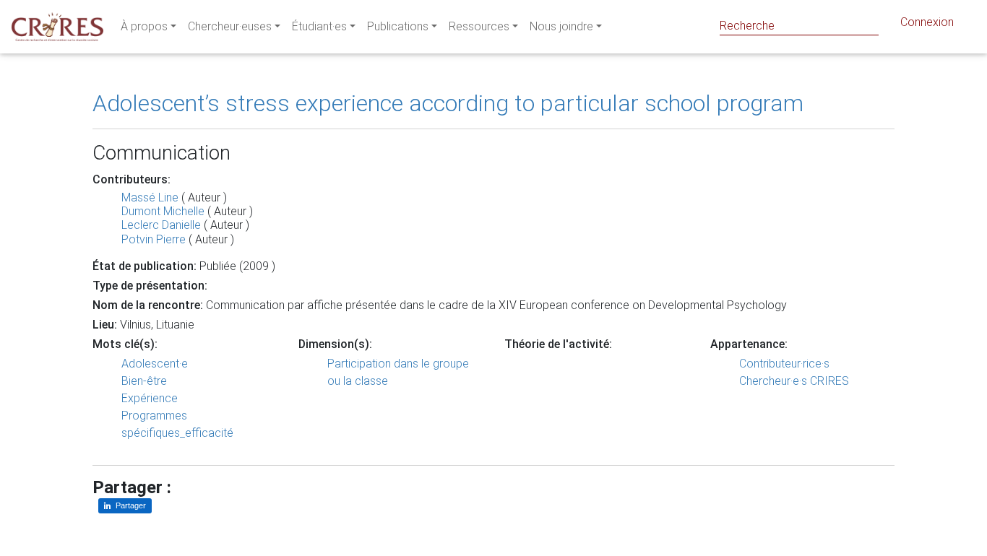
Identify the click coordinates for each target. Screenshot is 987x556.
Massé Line (149, 197)
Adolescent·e (154, 363)
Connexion (927, 22)
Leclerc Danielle (161, 225)
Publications (397, 26)
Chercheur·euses (230, 26)
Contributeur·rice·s (784, 363)
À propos (144, 26)
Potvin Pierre (153, 239)
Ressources (479, 26)
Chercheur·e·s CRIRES (794, 381)
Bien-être (144, 381)
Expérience (149, 398)
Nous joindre (561, 26)
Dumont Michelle (162, 211)
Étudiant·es (319, 26)
